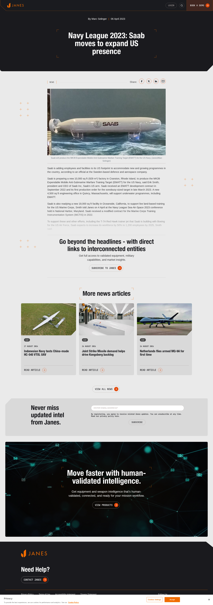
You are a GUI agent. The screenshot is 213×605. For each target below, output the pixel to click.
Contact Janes (32, 579)
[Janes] (15, 5)
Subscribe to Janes (104, 268)
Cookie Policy (73, 602)
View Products (104, 505)
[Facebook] (141, 81)
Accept (172, 599)
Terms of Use (44, 594)
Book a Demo (197, 5)
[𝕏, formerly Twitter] (148, 81)
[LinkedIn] (156, 81)
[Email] (163, 81)
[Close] (209, 599)
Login (171, 5)
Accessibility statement (65, 594)
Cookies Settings (154, 599)
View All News (104, 389)
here (117, 416)
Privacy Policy (27, 594)
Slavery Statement (88, 594)
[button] (181, 5)
